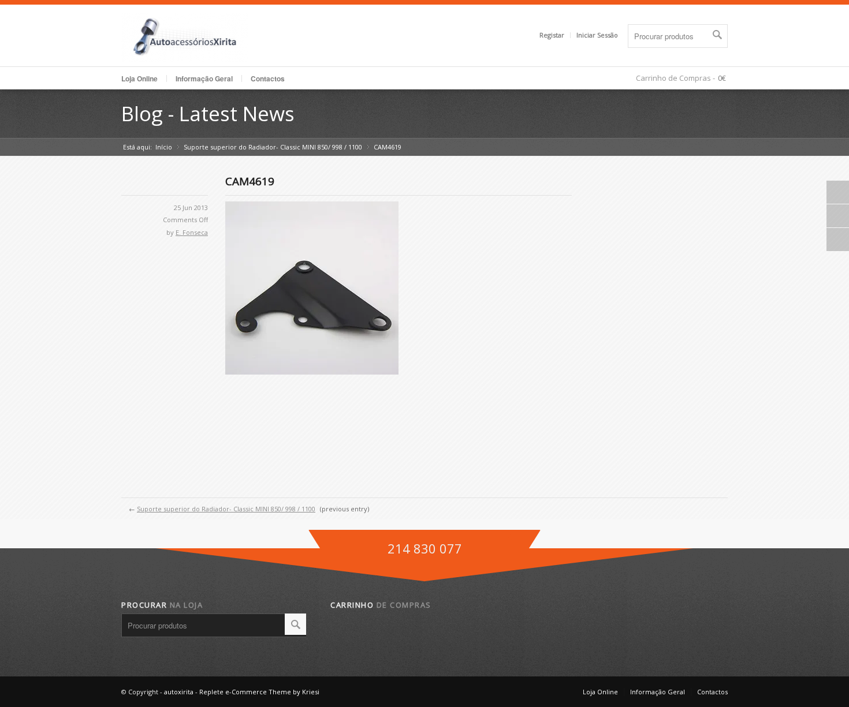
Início (163, 147)
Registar (551, 35)
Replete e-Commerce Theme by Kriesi (259, 691)
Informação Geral (657, 691)
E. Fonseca (192, 232)
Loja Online (139, 78)
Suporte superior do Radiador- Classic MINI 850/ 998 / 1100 (273, 147)
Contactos (268, 78)
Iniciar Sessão (597, 35)
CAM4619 (249, 181)
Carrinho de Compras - (675, 78)
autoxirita (178, 691)
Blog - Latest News (208, 113)
